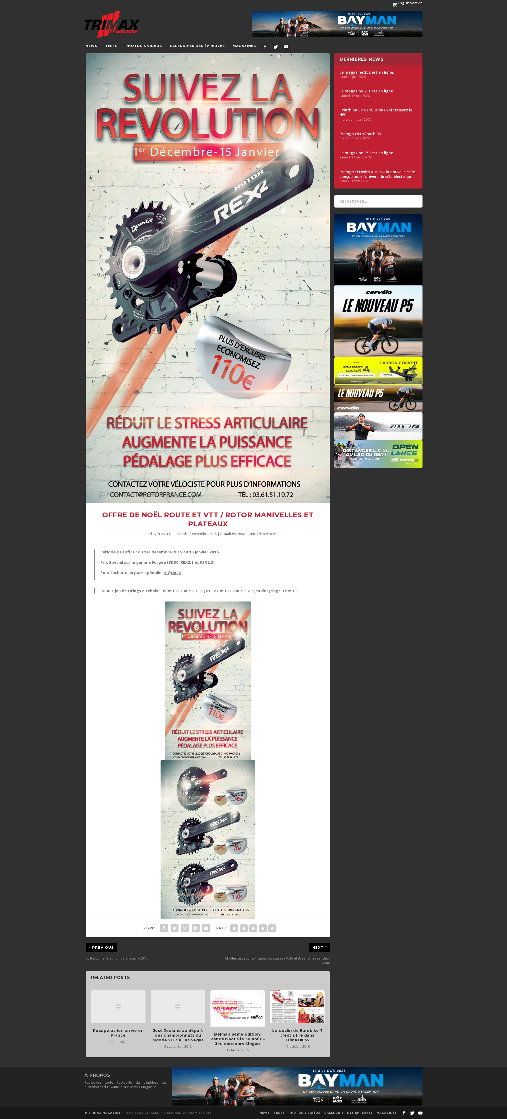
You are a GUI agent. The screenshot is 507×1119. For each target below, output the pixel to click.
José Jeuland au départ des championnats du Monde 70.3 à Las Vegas (178, 1035)
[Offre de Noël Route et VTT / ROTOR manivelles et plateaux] (208, 278)
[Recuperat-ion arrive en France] (118, 1006)
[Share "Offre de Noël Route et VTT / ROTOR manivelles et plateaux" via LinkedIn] (195, 928)
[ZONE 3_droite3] (378, 437)
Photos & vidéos (143, 46)
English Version (409, 3)
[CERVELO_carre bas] (378, 354)
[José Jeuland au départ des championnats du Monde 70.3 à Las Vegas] (178, 1006)
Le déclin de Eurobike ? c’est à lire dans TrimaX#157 (297, 1035)
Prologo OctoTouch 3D (360, 133)
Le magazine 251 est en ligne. (367, 91)
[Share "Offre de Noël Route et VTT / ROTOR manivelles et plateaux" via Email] (206, 928)
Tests (111, 46)
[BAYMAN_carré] (378, 282)
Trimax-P (164, 533)
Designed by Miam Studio (188, 1113)
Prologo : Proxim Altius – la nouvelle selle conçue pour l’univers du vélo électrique (377, 174)
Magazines (244, 46)
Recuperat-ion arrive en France (118, 1033)
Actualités (228, 533)
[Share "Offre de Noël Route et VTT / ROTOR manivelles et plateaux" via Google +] (185, 928)
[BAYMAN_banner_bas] (297, 1104)
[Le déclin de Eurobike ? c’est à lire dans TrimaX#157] (297, 1006)
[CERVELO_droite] (378, 409)
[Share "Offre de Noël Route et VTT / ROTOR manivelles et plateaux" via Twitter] (174, 928)
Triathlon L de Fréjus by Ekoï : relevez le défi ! (376, 112)
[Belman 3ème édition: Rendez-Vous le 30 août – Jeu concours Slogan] (237, 1008)
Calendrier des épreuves (197, 46)
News (91, 46)
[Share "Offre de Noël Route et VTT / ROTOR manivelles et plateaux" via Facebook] (164, 928)
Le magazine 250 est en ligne (366, 153)
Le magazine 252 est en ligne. (367, 72)
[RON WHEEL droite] (378, 382)
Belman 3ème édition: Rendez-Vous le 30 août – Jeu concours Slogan (237, 1039)
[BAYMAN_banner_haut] (337, 24)
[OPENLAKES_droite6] (378, 465)
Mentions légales (142, 1113)
